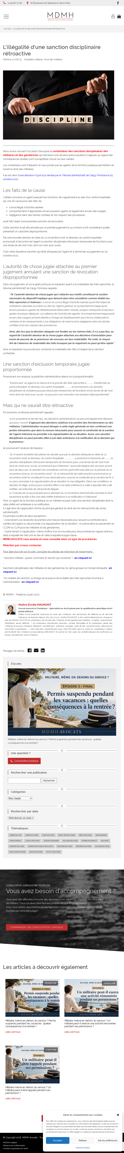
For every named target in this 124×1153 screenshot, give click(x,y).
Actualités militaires (33, 59)
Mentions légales (83, 1147)
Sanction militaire (17, 852)
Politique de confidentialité (14, 1145)
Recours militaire (64, 846)
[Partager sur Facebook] (29, 651)
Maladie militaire (70, 841)
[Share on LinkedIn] (43, 651)
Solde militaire (36, 852)
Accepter (57, 1140)
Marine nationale (89, 841)
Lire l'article (12, 1032)
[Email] (36, 651)
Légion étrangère (51, 841)
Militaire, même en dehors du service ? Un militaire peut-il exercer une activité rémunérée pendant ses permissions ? (90, 1023)
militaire (105, 841)
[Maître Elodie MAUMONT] (11, 614)
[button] (117, 1114)
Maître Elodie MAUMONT (34, 604)
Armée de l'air (15, 835)
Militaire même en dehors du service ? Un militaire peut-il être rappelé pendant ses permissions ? (28, 1090)
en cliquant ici (83, 558)
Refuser (83, 1140)
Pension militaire (17, 846)
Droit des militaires (53, 59)
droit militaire (85, 835)
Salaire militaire (102, 846)
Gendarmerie (101, 835)
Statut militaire (53, 852)
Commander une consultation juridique (37, 927)
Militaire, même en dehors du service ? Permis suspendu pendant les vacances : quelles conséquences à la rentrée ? (30, 1023)
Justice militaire (32, 841)
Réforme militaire (83, 846)
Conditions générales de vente (15, 1148)
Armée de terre (31, 835)
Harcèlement (15, 841)
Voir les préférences (107, 1140)
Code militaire (48, 835)
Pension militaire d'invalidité (40, 846)
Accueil (7, 29)
